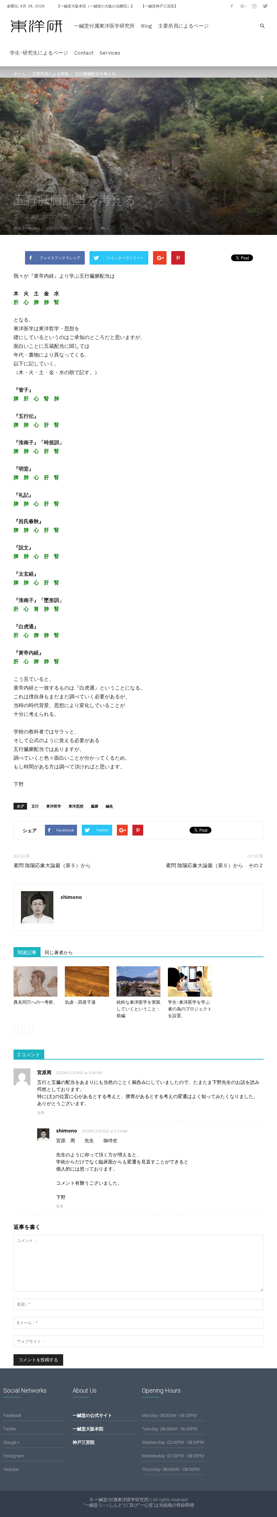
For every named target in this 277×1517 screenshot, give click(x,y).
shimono (31, 228)
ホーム (20, 74)
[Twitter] (265, 6)
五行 (35, 806)
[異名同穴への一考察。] (35, 981)
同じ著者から (59, 952)
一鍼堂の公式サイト (92, 1415)
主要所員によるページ (183, 26)
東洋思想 (76, 806)
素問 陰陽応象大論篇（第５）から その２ (214, 865)
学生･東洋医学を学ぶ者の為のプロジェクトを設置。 (190, 1009)
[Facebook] (232, 6)
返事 (41, 1113)
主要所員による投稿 (50, 74)
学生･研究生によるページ (39, 53)
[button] (262, 26)
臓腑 (94, 806)
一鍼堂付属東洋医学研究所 (104, 26)
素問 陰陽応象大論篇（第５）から (55, 865)
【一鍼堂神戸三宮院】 (159, 6)
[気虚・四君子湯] (87, 981)
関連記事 (27, 952)
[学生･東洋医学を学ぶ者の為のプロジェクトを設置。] (190, 981)
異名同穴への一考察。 (35, 1002)
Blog (146, 26)
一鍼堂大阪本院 (88, 1428)
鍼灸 (109, 806)
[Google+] (243, 6)
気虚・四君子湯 (80, 1002)
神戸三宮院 (84, 1442)
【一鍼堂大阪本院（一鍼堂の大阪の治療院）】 (95, 6)
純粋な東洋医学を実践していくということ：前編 (138, 1009)
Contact (84, 53)
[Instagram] (254, 6)
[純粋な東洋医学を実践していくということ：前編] (138, 981)
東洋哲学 (53, 806)
